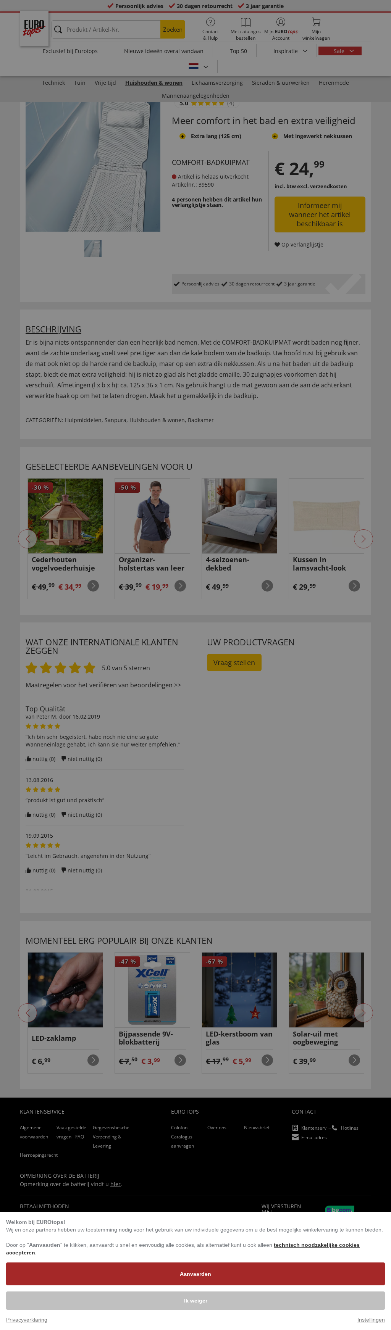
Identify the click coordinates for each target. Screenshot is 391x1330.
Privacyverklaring (26, 1320)
